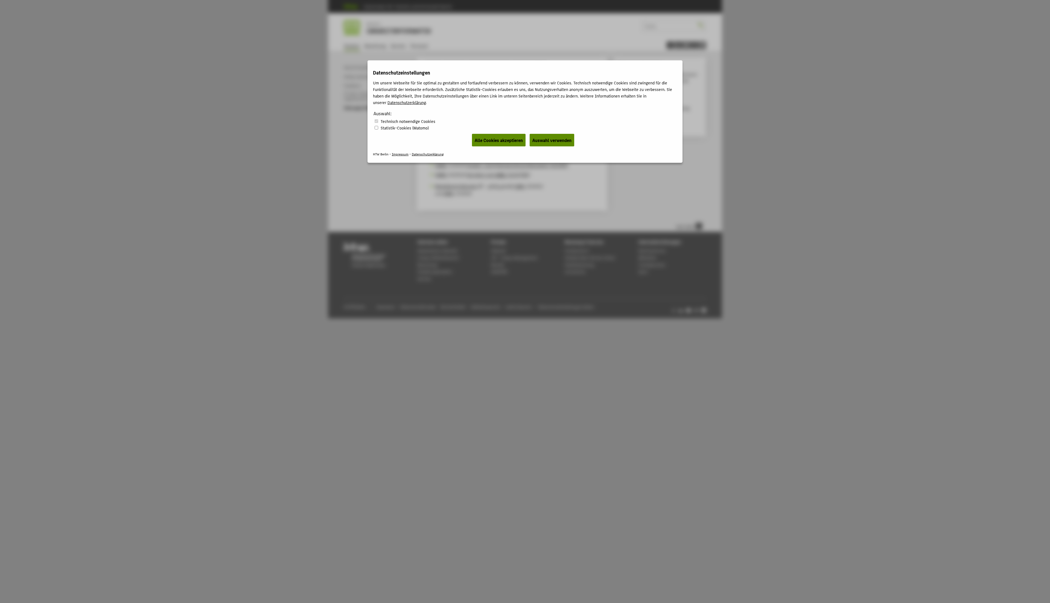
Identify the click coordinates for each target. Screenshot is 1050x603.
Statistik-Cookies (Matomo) (405, 128)
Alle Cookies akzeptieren (499, 140)
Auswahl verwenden (551, 140)
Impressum (400, 153)
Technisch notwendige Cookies (408, 121)
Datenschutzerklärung (406, 102)
